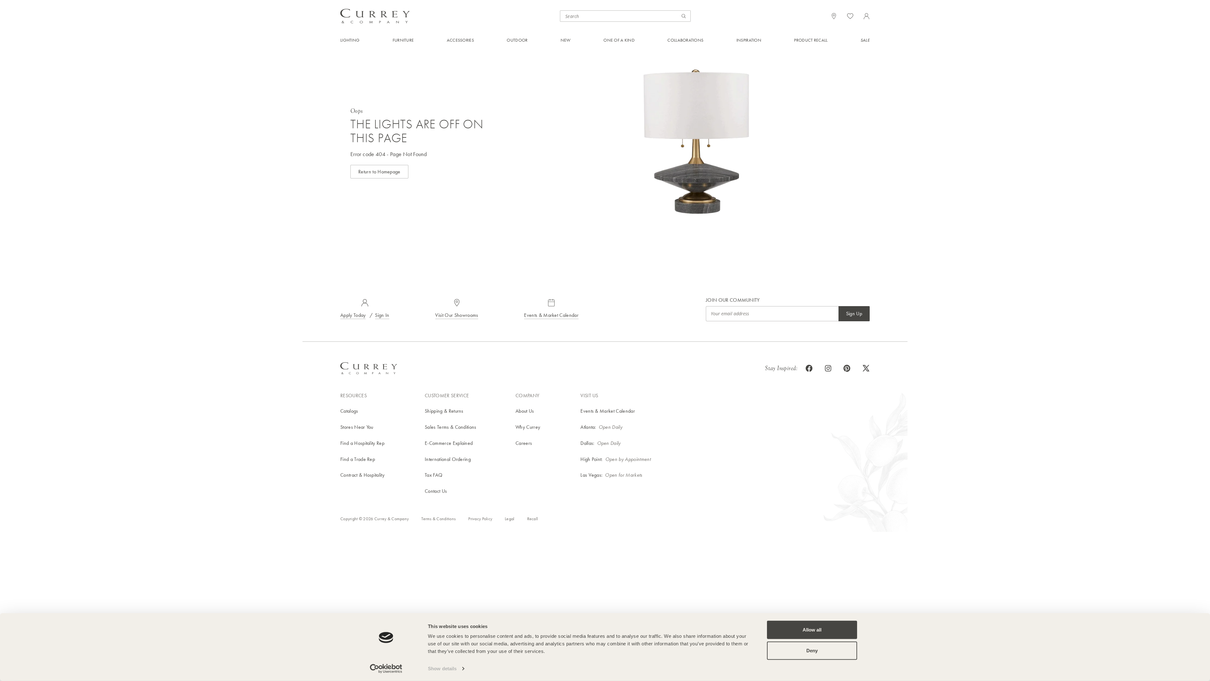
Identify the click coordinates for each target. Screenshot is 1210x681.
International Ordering (448, 459)
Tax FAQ (433, 475)
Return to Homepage (379, 171)
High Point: (591, 459)
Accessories (460, 40)
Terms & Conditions (438, 518)
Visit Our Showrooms (456, 315)
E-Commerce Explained (449, 443)
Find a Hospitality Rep (362, 443)
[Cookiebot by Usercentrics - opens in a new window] (386, 668)
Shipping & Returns (444, 411)
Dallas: (587, 443)
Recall (532, 518)
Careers (524, 443)
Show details (442, 668)
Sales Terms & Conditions (450, 427)
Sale (865, 40)
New (566, 40)
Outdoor (517, 40)
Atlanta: (588, 427)
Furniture (403, 40)
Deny (812, 650)
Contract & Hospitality (362, 475)
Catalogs (349, 411)
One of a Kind (619, 40)
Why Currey (528, 427)
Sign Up (854, 313)
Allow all (812, 629)
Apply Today (353, 315)
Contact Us (436, 491)
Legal (509, 518)
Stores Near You (356, 427)
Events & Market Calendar (551, 315)
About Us (525, 411)
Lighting (350, 40)
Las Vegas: (591, 475)
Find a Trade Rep (357, 459)
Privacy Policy (480, 518)
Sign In (382, 315)
